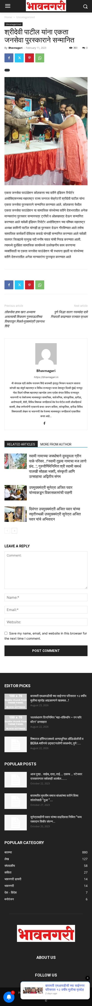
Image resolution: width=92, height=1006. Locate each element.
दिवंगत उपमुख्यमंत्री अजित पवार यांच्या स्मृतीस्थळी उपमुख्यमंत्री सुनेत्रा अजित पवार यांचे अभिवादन (55, 514)
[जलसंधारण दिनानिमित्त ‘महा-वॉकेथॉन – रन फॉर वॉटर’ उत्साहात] (15, 723)
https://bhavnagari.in (46, 377)
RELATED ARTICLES (21, 444)
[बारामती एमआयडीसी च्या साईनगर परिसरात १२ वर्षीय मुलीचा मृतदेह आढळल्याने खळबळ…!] (15, 701)
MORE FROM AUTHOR (55, 444)
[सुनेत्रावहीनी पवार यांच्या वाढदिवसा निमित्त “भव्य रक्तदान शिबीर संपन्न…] (15, 822)
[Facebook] (8, 57)
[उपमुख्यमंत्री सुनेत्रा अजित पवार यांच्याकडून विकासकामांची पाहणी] (15, 492)
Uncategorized (25, 17)
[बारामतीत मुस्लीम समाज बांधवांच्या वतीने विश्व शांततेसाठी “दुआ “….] (15, 801)
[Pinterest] (29, 57)
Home (8, 17)
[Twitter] (19, 57)
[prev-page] (7, 530)
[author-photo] (46, 364)
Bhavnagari (15, 47)
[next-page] (14, 530)
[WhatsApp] (39, 57)
